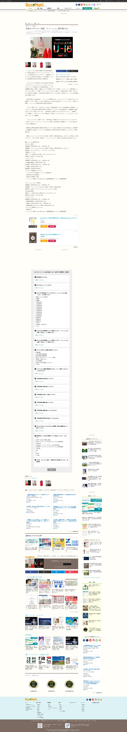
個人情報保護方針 (64, 720)
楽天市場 (52, 226)
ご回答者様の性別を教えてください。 (45, 378)
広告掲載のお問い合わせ (45, 720)
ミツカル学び (39, 715)
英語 (58, 8)
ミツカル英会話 (62, 711)
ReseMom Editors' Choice (64, 10)
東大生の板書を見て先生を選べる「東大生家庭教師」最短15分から (58, 591)
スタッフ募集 (93, 720)
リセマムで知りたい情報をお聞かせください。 (47, 350)
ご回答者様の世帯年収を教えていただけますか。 (48, 418)
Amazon (44, 226)
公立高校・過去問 (40, 714)
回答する (52, 469)
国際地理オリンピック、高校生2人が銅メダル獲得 (66, 79)
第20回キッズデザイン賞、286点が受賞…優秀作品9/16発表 (68, 81)
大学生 (38, 711)
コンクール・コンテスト (64, 74)
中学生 (38, 707)
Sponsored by (70, 531)
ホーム (30, 8)
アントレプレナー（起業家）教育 (50, 490)
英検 (60, 704)
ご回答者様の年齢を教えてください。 (45, 386)
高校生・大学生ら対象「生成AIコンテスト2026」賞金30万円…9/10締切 (71, 76)
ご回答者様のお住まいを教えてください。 (46, 394)
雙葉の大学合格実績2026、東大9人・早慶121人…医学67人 (45, 607)
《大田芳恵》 (75, 247)
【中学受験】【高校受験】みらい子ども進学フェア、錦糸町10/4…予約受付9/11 (45, 591)
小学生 (38, 706)
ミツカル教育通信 (40, 717)
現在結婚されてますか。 (42, 277)
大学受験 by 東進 (87, 8)
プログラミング (68, 8)
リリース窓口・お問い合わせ (35, 720)
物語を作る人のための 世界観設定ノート (50, 234)
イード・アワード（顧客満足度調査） (48, 10)
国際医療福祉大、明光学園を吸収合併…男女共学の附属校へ (32, 591)
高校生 (40, 490)
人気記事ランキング (33, 10)
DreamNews (84, 720)
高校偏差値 (39, 712)
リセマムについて (53, 720)
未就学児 (38, 704)
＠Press (89, 720)
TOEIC (60, 706)
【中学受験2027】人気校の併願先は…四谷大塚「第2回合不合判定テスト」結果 (58, 607)
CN (100, 5)
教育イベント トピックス (69, 490)
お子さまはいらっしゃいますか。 (44, 285)
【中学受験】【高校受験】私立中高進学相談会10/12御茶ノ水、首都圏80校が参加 (71, 607)
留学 (49, 704)
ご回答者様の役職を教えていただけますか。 (47, 410)
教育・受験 (39, 8)
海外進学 (49, 706)
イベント (78, 8)
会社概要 (58, 720)
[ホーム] (26, 23)
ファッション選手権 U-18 (31, 478)
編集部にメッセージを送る (73, 84)
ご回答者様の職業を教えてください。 (45, 402)
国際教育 (49, 8)
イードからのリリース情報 (72, 720)
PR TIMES (79, 720)
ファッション (60, 490)
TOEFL (60, 707)
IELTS (60, 709)
